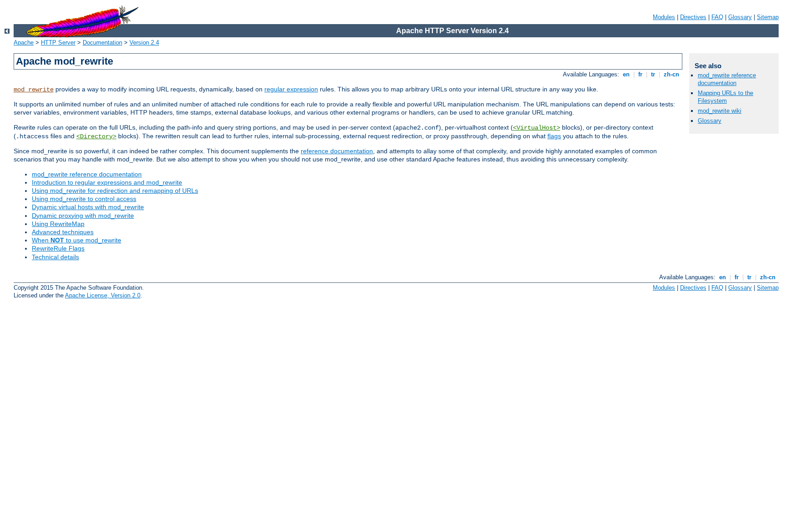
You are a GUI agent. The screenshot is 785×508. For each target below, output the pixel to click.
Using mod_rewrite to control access (84, 198)
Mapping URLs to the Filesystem (725, 97)
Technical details (55, 257)
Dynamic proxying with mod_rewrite (83, 215)
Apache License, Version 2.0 (102, 295)
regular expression (291, 89)
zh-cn (671, 74)
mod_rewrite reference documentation (87, 174)
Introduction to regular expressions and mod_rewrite (107, 182)
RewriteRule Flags (58, 248)
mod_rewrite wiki (719, 110)
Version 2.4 (144, 42)
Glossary (740, 17)
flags (554, 136)
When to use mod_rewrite (76, 240)
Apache (24, 42)
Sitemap (768, 17)
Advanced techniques (63, 232)
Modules (664, 17)
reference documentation (337, 151)
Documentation (102, 42)
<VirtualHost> (536, 127)
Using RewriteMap (58, 223)
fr (640, 74)
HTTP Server (58, 42)
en (626, 74)
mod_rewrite (34, 89)
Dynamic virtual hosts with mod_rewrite (88, 207)
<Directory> (96, 136)
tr (653, 74)
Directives (693, 17)
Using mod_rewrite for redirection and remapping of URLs (115, 190)
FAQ (717, 17)
